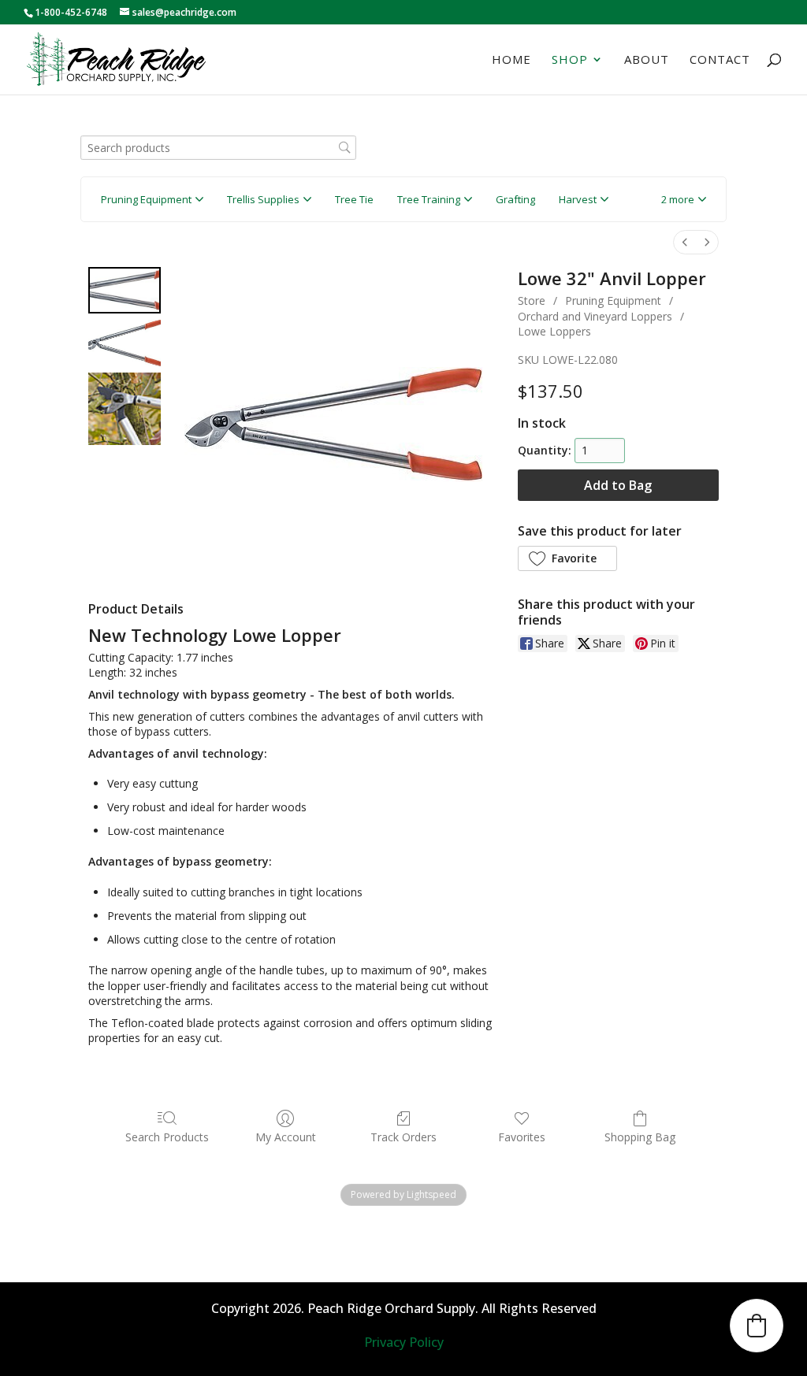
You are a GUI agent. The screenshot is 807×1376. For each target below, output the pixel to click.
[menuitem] (685, 242)
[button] (683, 199)
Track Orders (403, 1136)
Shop (570, 60)
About (646, 60)
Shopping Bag (639, 1136)
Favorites (521, 1136)
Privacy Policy (404, 1342)
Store (531, 300)
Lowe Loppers (554, 331)
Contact (720, 60)
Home (511, 60)
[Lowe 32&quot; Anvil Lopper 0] (124, 290)
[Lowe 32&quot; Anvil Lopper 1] (124, 343)
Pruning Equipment (613, 300)
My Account (285, 1136)
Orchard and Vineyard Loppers (595, 316)
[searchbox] (218, 147)
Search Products (167, 1136)
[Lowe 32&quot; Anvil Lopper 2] (124, 409)
